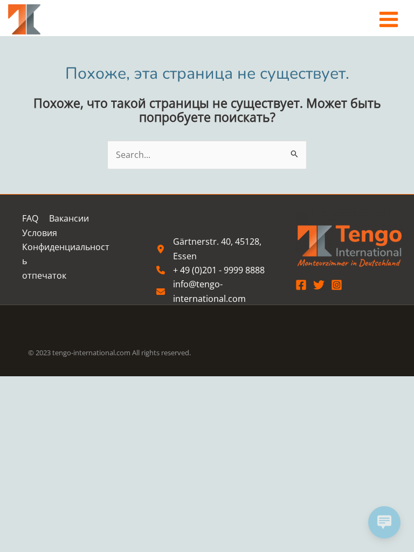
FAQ (30, 218)
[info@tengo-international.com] (215, 291)
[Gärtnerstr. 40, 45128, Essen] (215, 248)
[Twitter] (319, 285)
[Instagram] (336, 285)
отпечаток (44, 275)
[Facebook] (301, 285)
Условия (39, 233)
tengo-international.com (91, 352)
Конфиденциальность (65, 254)
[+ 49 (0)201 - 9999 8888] (210, 270)
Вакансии (69, 218)
